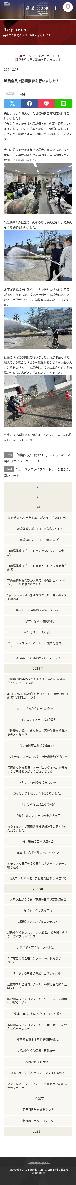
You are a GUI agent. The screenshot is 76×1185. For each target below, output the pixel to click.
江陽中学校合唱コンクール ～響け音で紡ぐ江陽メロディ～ (37, 986)
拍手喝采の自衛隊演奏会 (38, 841)
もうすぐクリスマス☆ (38, 910)
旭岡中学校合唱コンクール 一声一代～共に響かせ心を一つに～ (37, 1026)
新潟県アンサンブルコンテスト (38, 921)
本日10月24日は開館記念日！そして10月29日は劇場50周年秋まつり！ (38, 695)
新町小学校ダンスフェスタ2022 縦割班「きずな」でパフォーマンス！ (37, 934)
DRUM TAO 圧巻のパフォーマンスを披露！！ (38, 1073)
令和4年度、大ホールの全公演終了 (38, 815)
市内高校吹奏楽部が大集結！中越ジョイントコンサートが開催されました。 (37, 582)
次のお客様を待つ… (38, 1062)
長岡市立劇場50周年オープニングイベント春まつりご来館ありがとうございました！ (37, 769)
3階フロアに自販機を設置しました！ (38, 610)
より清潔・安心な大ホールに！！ (38, 947)
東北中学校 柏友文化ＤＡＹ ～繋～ (38, 1014)
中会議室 (38, 1098)
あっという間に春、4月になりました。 (38, 793)
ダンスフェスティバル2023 (38, 719)
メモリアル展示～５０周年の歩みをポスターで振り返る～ (37, 865)
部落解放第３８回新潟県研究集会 (38, 1039)
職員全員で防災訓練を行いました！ (38, 658)
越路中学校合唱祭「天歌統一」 (38, 1050)
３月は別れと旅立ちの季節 (38, 804)
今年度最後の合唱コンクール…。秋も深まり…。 (34, 960)
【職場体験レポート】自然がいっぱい (38, 529)
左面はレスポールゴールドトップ (38, 852)
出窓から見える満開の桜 (38, 621)
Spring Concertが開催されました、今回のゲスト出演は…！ (37, 597)
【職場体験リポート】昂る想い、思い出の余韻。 (35, 552)
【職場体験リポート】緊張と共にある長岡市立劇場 (37, 567)
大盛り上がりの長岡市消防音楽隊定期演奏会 (38, 899)
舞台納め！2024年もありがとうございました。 (38, 518)
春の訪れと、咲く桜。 (38, 632)
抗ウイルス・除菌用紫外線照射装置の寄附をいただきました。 (37, 828)
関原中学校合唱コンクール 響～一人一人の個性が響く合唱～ (37, 1001)
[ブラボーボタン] (9, 94)
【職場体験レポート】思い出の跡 (38, 540)
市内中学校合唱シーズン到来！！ (38, 708)
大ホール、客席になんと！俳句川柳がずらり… (38, 756)
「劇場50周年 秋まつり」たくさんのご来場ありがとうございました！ (37, 458)
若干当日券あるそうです (38, 1109)
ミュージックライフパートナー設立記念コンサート (37, 472)
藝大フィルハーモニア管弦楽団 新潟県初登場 (38, 878)
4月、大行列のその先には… (38, 782)
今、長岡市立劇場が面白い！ (38, 745)
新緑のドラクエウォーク (38, 1121)
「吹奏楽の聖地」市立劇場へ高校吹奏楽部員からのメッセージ (37, 732)
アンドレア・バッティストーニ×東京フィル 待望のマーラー (37, 1085)
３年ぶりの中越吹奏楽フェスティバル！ (38, 973)
